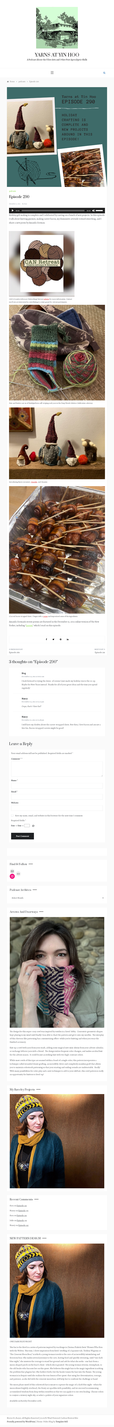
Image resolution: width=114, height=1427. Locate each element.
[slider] (100, 210)
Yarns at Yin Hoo (57, 55)
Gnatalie (34, 482)
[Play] (12, 210)
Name (14, 780)
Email (14, 791)
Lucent (29, 625)
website (46, 299)
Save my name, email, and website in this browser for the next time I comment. (49, 815)
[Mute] (93, 210)
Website (14, 802)
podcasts (12, 191)
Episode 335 (22, 1205)
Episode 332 (23, 1225)
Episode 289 (14, 652)
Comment (16, 758)
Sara (25, 204)
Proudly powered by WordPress (21, 1421)
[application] (57, 210)
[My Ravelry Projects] (57, 1141)
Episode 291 (100, 652)
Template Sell (62, 1421)
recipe (45, 616)
